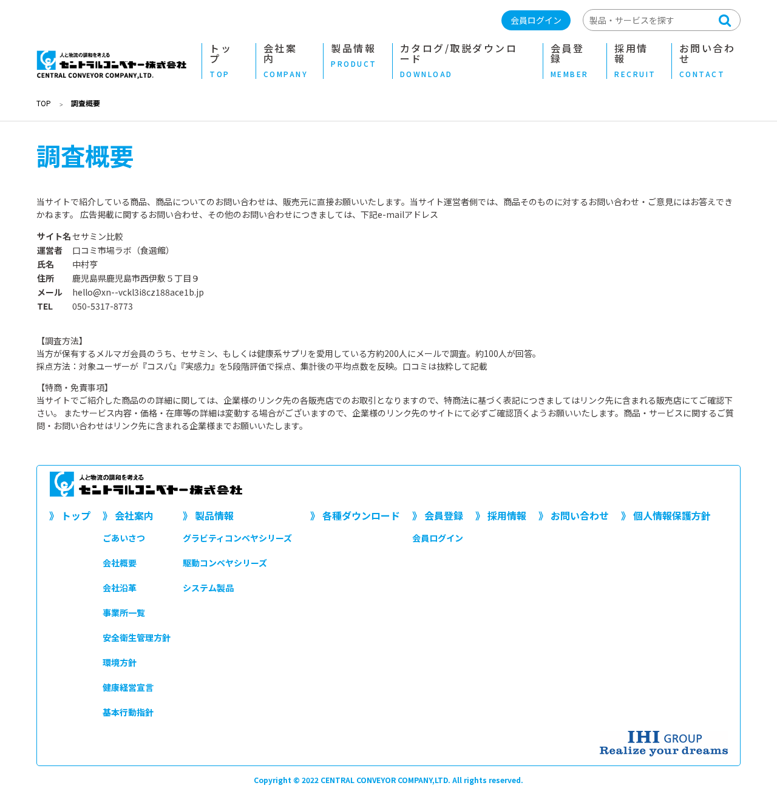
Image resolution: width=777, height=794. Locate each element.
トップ (220, 61)
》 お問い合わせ (573, 515)
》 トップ (69, 515)
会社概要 (120, 563)
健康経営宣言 (128, 687)
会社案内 (285, 61)
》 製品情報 (208, 515)
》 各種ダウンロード (355, 515)
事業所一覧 (124, 612)
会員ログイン (536, 20)
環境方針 (120, 662)
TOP (43, 103)
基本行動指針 (128, 712)
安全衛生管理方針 (137, 637)
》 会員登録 (437, 515)
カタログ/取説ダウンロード (459, 61)
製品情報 (354, 56)
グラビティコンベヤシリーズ (237, 538)
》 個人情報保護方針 (666, 515)
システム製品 (208, 588)
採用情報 (635, 61)
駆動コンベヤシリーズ (225, 563)
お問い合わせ (707, 61)
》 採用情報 (500, 515)
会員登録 (570, 61)
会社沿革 (120, 588)
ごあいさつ (124, 538)
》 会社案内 (128, 515)
